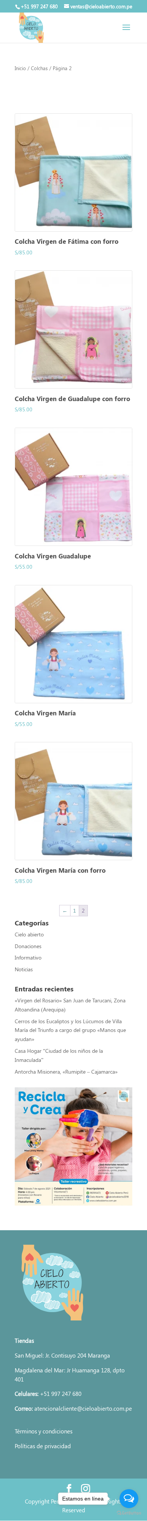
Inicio (20, 68)
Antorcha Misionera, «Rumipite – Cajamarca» (67, 1071)
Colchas (39, 68)
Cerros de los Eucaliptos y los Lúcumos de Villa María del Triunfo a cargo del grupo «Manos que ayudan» (70, 1030)
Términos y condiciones (43, 1431)
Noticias (24, 969)
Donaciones (28, 946)
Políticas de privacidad (43, 1446)
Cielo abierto (29, 934)
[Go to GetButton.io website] (129, 1513)
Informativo (28, 957)
